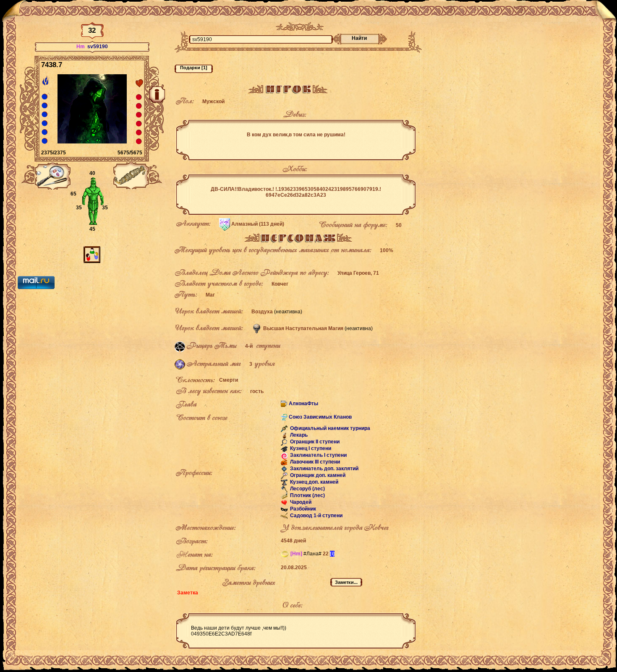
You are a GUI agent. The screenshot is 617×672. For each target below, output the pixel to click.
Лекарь (298, 435)
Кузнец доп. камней (313, 482)
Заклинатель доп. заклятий (323, 468)
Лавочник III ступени (314, 462)
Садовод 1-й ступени (315, 515)
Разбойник (302, 509)
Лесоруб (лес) (307, 489)
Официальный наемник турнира (329, 428)
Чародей (300, 502)
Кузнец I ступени (310, 448)
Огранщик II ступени (314, 442)
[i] (332, 554)
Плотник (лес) (307, 495)
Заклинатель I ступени (318, 455)
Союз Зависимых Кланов (320, 417)
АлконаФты (303, 403)
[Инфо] (157, 94)
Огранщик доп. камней (317, 475)
